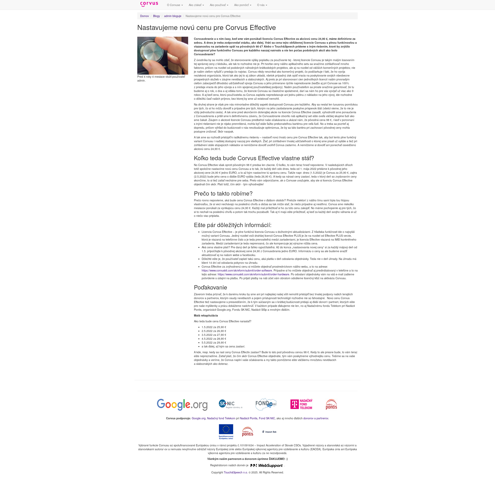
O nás (261, 5)
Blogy (156, 16)
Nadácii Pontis (248, 418)
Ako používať (218, 5)
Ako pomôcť (241, 5)
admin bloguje (172, 16)
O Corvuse (174, 5)
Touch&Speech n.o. (236, 472)
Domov (144, 16)
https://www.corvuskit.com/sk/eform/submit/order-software (237, 270)
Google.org (199, 418)
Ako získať (195, 5)
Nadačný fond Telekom (221, 418)
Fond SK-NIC (267, 418)
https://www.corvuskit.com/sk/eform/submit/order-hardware (253, 274)
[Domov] (150, 4)
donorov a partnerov (315, 418)
